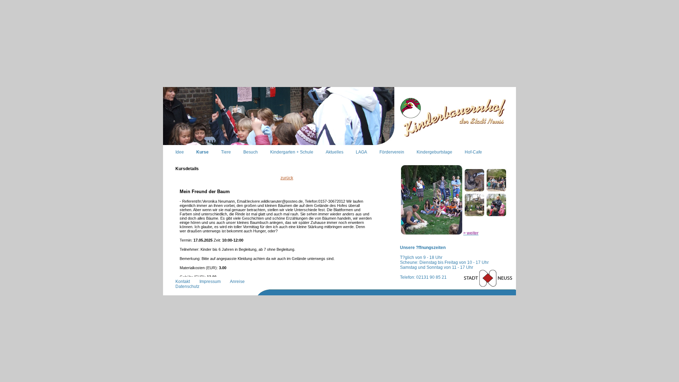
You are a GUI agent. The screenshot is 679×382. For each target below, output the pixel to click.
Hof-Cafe (473, 152)
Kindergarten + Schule (291, 152)
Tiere (226, 152)
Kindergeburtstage (434, 152)
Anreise (237, 281)
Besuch (250, 152)
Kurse (202, 152)
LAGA (361, 152)
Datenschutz (187, 286)
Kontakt (182, 281)
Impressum (210, 281)
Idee (179, 152)
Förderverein (391, 152)
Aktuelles (334, 152)
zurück (286, 177)
